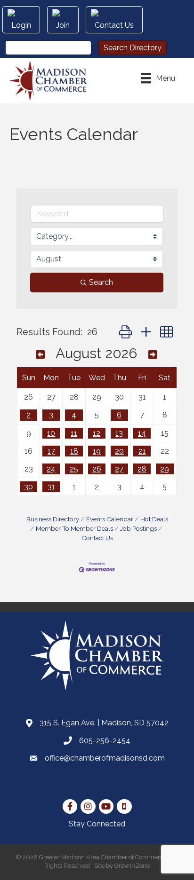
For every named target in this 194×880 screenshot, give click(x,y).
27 (119, 468)
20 (119, 451)
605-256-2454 (104, 740)
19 (97, 451)
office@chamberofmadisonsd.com (105, 758)
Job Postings (138, 528)
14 (142, 433)
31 (51, 486)
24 (51, 468)
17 (51, 451)
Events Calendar (109, 519)
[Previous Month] (40, 355)
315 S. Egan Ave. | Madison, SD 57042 (104, 722)
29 (164, 468)
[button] (125, 332)
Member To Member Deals (74, 528)
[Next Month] (152, 355)
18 (74, 451)
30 (28, 486)
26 (96, 468)
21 (142, 451)
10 (51, 433)
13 (119, 433)
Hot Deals (154, 519)
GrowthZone (132, 865)
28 (141, 468)
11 (74, 433)
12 (96, 433)
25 (74, 468)
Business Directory (52, 519)
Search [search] (101, 282)
